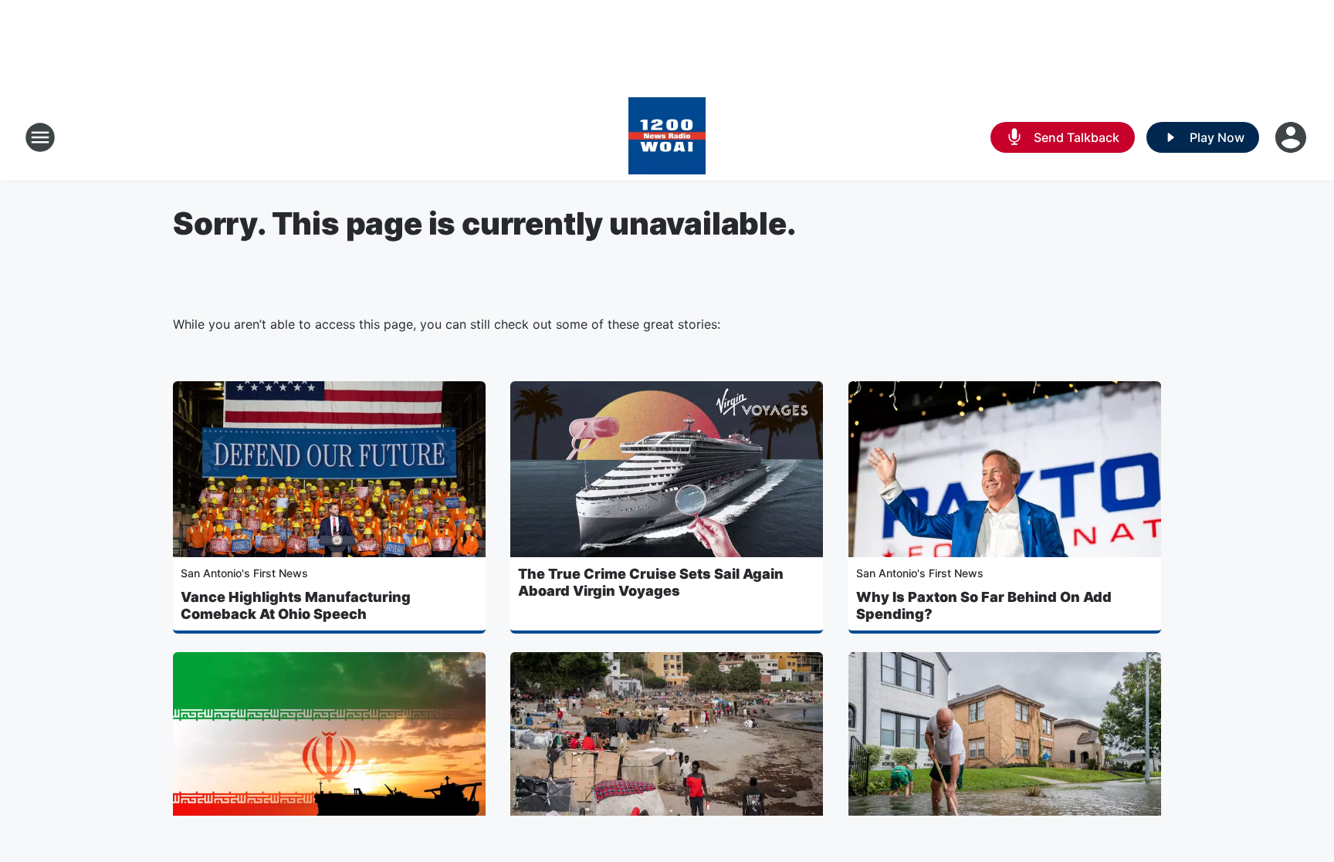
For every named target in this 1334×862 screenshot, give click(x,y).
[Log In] (1292, 137)
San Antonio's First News (244, 573)
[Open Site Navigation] (40, 137)
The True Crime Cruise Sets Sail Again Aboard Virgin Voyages (651, 582)
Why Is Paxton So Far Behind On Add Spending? (984, 605)
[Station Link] (667, 137)
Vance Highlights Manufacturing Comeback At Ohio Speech (296, 605)
